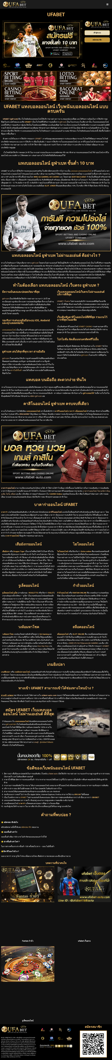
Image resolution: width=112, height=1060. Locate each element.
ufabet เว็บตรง (84, 941)
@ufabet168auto (46, 742)
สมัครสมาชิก (26, 827)
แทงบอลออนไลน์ (22, 721)
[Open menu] (107, 4)
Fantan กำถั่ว (27, 941)
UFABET (23, 797)
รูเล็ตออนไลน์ (27, 1020)
